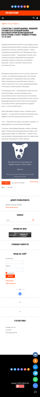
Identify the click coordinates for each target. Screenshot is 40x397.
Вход (16, 207)
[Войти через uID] (20, 293)
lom (15, 183)
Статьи (10, 24)
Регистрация (10, 207)
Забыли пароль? (11, 283)
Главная (4, 24)
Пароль (8, 266)
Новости (16, 24)
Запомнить (11, 273)
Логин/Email (9, 258)
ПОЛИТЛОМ (12, 13)
